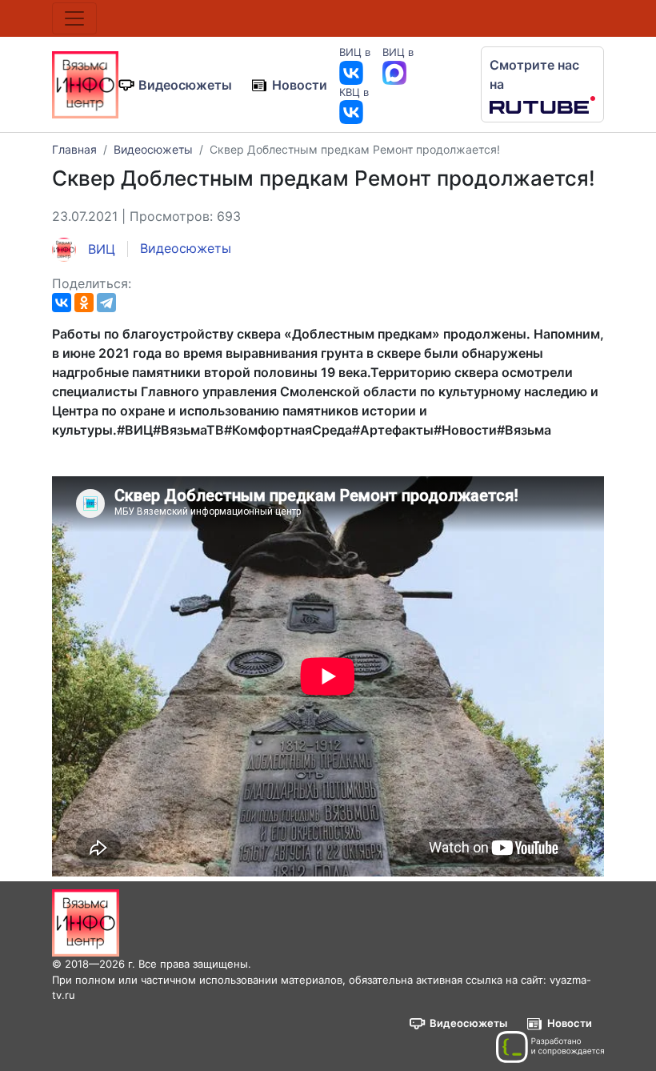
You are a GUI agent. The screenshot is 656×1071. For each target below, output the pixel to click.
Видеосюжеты (185, 85)
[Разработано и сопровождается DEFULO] (550, 1047)
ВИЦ (99, 249)
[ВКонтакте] (61, 302)
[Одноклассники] (84, 302)
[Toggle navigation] (74, 18)
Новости (299, 85)
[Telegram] (106, 302)
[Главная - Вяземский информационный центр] (85, 83)
